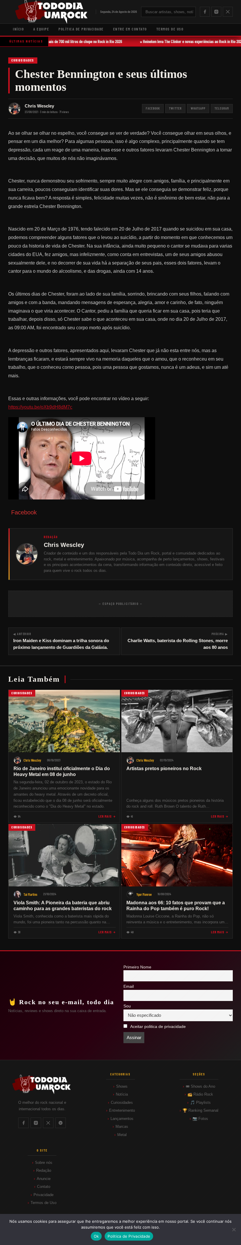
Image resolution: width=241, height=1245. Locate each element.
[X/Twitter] (228, 12)
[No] (234, 1229)
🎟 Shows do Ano (200, 1086)
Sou (127, 1006)
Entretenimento (122, 1110)
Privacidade (43, 1195)
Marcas (122, 1126)
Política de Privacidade (81, 29)
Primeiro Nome (137, 967)
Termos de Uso (170, 29)
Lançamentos (122, 1118)
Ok (96, 1236)
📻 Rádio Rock (200, 1094)
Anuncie (44, 1178)
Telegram (222, 108)
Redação (43, 1170)
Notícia (122, 1094)
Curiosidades (22, 60)
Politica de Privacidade (129, 1236)
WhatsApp (198, 108)
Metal (122, 1135)
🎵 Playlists (200, 1102)
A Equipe (41, 29)
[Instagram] (216, 12)
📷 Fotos (200, 1118)
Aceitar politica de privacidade (158, 1026)
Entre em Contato (130, 29)
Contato (43, 1186)
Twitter (175, 108)
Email (128, 986)
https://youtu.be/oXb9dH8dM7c (40, 407)
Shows (122, 1086)
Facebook (153, 108)
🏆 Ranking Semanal (200, 1110)
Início (18, 29)
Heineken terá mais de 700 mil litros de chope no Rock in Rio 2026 (71, 41)
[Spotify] (60, 1123)
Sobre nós (43, 1162)
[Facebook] (205, 12)
